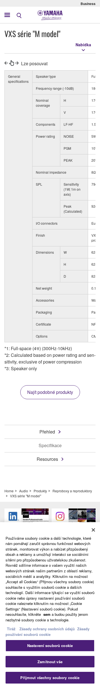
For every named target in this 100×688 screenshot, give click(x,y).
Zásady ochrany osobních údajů (47, 628)
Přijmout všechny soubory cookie (49, 677)
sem (47, 614)
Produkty (40, 490)
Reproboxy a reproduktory (72, 490)
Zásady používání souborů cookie (47, 631)
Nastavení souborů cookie (50, 645)
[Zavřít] (93, 530)
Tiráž (11, 628)
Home (9, 490)
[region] (50, 605)
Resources (47, 459)
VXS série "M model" (25, 495)
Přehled (47, 431)
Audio (23, 490)
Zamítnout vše (50, 661)
